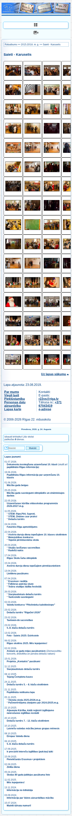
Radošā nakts (15, 550)
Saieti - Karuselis (51, 44)
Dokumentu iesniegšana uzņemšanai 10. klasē (32, 464)
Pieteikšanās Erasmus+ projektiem (26, 759)
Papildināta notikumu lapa (21, 692)
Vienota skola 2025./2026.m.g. (24, 700)
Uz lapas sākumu (53, 374)
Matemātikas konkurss (20, 537)
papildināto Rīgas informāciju (22, 467)
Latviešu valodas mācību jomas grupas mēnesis (33, 728)
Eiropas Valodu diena (18, 736)
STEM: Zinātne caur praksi (22, 516)
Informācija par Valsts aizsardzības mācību (30, 798)
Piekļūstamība (14, 398)
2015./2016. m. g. (30, 44)
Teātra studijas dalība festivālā (24, 586)
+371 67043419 (50, 404)
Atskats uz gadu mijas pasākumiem (26, 651)
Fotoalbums (11, 44)
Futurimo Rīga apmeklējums (22, 527)
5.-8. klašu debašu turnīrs (21, 628)
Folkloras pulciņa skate (21, 584)
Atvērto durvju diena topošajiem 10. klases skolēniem (37, 534)
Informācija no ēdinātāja (20, 790)
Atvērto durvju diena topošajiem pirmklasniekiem (33, 565)
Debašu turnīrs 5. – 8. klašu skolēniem (27, 684)
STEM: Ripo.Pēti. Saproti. (21, 513)
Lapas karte (12, 409)
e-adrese (45, 409)
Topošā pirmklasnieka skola (23, 540)
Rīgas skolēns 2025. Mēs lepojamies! (27, 643)
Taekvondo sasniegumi (21, 597)
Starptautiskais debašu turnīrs (24, 594)
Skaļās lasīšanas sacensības (24, 547)
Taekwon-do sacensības (20, 620)
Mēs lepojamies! (16, 782)
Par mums (11, 392)
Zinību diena (13, 767)
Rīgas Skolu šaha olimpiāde (22, 558)
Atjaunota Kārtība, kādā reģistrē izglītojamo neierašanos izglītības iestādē (30, 711)
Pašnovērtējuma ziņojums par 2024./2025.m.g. (33, 702)
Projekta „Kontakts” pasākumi (23, 661)
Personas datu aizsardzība (15, 404)
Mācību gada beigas (18, 485)
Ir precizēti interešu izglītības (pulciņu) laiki (30, 751)
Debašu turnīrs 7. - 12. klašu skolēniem (28, 720)
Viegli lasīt (11, 395)
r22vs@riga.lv (49, 398)
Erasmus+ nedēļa (17, 581)
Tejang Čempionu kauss (20, 677)
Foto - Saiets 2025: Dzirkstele (23, 635)
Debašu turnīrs (16, 519)
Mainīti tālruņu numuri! (19, 805)
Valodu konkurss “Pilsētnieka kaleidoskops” (31, 604)
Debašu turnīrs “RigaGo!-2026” (24, 612)
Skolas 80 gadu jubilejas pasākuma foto (28, 774)
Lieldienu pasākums (18, 573)
